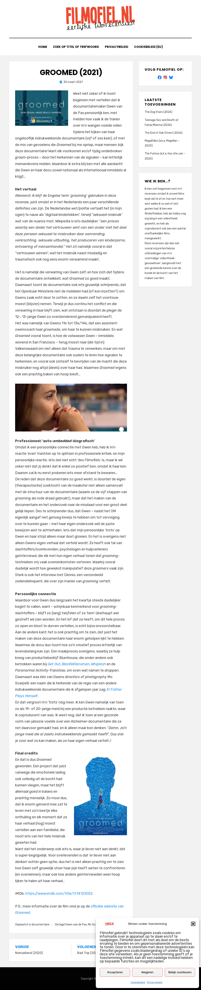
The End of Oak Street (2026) (164, 133)
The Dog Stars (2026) (158, 112)
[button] (193, 924)
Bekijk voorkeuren (180, 972)
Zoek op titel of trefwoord (76, 47)
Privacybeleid (154, 982)
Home (42, 47)
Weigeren (147, 972)
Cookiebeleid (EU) (148, 47)
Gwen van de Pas (76, 924)
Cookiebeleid (138, 982)
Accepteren (115, 972)
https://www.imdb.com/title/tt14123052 (59, 893)
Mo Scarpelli (95, 924)
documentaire (40, 924)
